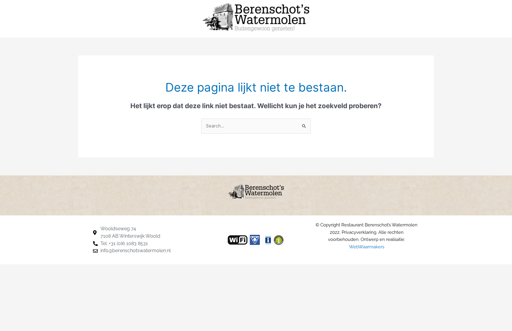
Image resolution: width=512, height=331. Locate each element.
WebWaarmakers (366, 247)
